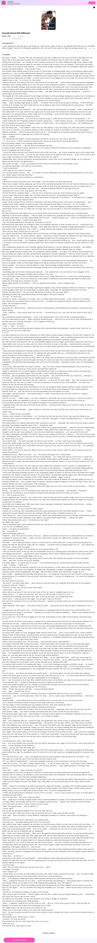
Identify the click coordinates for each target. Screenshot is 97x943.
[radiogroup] (6, 38)
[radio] (3, 38)
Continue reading (19, 940)
